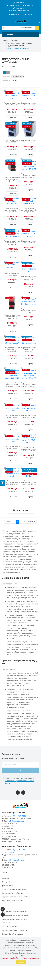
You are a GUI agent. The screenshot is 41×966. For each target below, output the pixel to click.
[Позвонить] (18, 792)
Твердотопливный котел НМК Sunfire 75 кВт (12, 447)
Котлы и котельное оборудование (19, 43)
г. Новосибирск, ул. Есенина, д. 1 (20, 10)
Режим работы (15, 14)
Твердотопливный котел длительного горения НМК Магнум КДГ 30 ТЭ (28, 384)
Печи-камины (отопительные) (12, 900)
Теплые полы (6, 923)
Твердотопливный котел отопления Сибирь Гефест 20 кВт (28, 277)
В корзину (13, 117)
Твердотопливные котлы (15, 46)
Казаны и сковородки (9, 926)
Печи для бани (7, 882)
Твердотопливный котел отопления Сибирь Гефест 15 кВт (12, 179)
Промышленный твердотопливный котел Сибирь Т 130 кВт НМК (28, 482)
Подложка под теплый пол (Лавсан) (15, 912)
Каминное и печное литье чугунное (14, 919)
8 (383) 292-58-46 (21, 3)
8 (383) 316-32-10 (21, 8)
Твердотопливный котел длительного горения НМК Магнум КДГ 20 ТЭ (12, 384)
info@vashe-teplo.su (16, 821)
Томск (28, 14)
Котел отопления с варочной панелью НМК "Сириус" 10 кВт (12, 273)
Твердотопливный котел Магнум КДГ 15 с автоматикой (12, 349)
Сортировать (7, 76)
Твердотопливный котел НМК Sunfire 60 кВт (28, 416)
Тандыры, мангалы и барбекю (12, 893)
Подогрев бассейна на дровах (12, 934)
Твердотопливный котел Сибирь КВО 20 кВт (28, 242)
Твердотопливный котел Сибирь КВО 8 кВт (12, 104)
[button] (20, 34)
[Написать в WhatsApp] (23, 792)
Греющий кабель (8, 886)
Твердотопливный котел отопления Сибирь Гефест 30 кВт (12, 316)
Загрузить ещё (21, 510)
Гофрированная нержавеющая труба (15, 897)
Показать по (6, 80)
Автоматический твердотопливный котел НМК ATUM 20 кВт (12, 482)
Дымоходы (5, 878)
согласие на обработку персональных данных (19, 782)
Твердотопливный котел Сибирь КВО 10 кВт (28, 104)
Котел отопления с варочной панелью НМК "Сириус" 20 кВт (28, 210)
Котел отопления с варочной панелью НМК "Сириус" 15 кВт (12, 210)
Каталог (15, 40)
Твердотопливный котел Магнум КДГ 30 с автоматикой (12, 242)
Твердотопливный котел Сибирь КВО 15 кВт (28, 141)
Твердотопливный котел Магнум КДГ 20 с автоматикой (28, 349)
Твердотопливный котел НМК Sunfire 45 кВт (12, 416)
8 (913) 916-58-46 (8, 852)
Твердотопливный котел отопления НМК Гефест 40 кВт (28, 310)
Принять (21, 962)
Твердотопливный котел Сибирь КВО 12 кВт (12, 141)
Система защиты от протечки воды (14, 930)
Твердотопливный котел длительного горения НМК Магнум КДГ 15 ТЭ (28, 175)
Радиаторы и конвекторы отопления (15, 915)
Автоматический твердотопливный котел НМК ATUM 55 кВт (28, 449)
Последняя (31, 521)
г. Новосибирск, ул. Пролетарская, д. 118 (21, 5)
